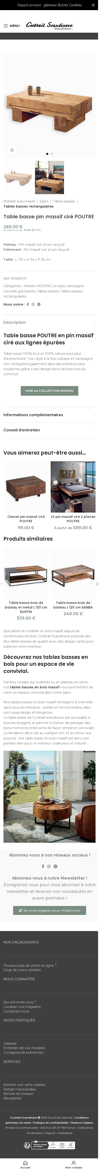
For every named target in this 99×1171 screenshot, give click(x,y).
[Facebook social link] (27, 304)
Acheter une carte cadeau (24, 1085)
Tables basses (64, 201)
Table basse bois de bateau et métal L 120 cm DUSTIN (26, 607)
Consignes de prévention (23, 1052)
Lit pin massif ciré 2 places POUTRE (73, 519)
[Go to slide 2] (52, 154)
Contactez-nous (16, 1011)
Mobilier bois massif (19, 201)
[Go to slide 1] (47, 154)
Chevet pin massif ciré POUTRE (26, 519)
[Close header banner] (93, 5)
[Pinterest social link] (39, 304)
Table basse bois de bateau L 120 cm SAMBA (73, 605)
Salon (44, 201)
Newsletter (12, 1098)
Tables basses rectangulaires (28, 206)
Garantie (10, 1043)
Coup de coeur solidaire (22, 970)
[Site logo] (49, 25)
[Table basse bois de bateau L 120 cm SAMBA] (73, 573)
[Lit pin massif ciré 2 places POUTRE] (73, 487)
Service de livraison (18, 1094)
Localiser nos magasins (22, 1007)
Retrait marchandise (19, 1089)
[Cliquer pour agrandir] (12, 150)
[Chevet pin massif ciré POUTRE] (25, 487)
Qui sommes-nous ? (19, 1002)
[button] (8, 106)
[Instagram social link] (33, 304)
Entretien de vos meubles (24, 1048)
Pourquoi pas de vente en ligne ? (30, 965)
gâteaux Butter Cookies (63, 5)
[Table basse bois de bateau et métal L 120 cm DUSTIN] (25, 573)
